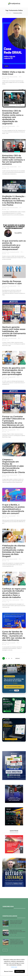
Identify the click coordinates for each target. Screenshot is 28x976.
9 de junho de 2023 (11, 642)
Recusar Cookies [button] (8, 971)
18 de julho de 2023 (13, 559)
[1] (14, 793)
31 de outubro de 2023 (12, 286)
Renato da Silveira (5, 76)
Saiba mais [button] (14, 967)
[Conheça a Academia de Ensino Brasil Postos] (14, 730)
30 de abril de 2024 (11, 126)
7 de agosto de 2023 (11, 377)
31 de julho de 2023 (13, 475)
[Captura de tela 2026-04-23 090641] (14, 844)
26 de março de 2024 (14, 207)
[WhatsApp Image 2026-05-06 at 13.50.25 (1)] (14, 816)
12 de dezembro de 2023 (14, 252)
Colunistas (6, 104)
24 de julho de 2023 (11, 516)
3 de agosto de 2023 (11, 429)
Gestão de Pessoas (8, 275)
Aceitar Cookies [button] (20, 971)
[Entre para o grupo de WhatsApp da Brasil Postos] (14, 705)
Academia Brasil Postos (6, 599)
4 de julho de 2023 (15, 599)
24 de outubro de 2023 (12, 338)
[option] (14, 933)
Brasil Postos (8, 13)
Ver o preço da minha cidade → (14, 686)
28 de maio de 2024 (13, 76)
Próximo (17, 658)
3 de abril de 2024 (13, 166)
